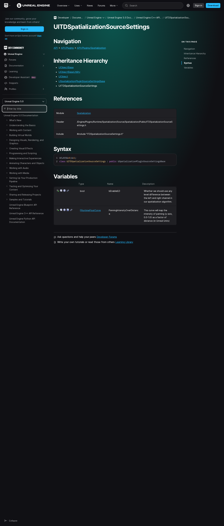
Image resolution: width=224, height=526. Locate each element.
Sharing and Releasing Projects (25, 194)
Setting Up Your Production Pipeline (23, 180)
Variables (188, 67)
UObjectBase (66, 67)
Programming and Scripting (23, 153)
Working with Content (20, 130)
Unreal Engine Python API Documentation (22, 220)
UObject (63, 76)
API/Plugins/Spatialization (91, 47)
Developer (63, 17)
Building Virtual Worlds (20, 135)
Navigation (189, 48)
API (56, 47)
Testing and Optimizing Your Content (23, 188)
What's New (15, 120)
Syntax (188, 63)
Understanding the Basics (22, 125)
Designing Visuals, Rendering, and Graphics (26, 142)
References (190, 58)
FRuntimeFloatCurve (90, 210)
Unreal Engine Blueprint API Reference (23, 206)
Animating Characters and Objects (26, 163)
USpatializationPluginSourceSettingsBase (82, 81)
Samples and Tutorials (20, 199)
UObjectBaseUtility (69, 71)
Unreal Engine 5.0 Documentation (21, 115)
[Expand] (7, 120)
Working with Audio (19, 168)
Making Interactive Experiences (25, 158)
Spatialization (84, 113)
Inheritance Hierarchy (195, 53)
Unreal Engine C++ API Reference (26, 213)
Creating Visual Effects (21, 148)
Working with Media (19, 173)
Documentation (78, 17)
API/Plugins (67, 47)
